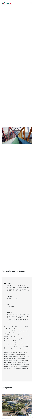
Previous (9, 136)
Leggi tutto (17, 405)
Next (24, 136)
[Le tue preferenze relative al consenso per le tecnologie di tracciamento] (31, 416)
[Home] (7, 3)
